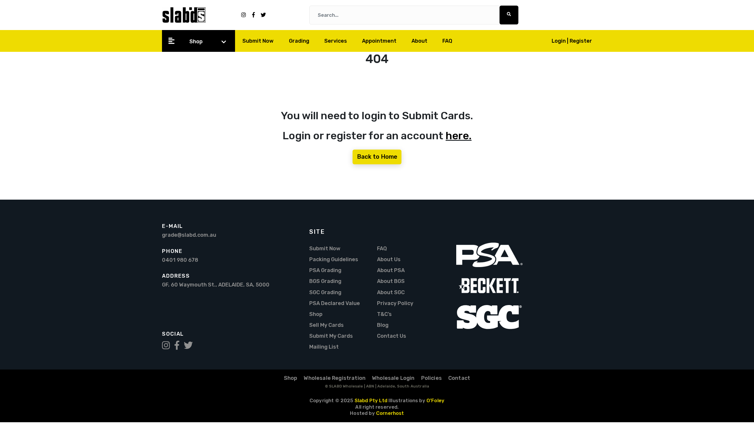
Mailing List (324, 347)
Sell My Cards (326, 325)
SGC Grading (325, 292)
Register (581, 41)
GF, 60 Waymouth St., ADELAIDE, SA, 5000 (215, 284)
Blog (382, 325)
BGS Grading (325, 281)
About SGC (391, 292)
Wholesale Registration (335, 378)
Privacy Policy (395, 303)
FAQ (447, 41)
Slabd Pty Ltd (371, 400)
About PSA (391, 270)
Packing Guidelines (333, 259)
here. (459, 135)
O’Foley (435, 400)
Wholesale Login (393, 378)
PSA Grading (325, 270)
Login (559, 41)
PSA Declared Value (334, 303)
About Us (389, 259)
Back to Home (377, 156)
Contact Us (391, 336)
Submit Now (258, 41)
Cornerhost (390, 413)
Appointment (379, 41)
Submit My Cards (331, 336)
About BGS (391, 281)
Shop (196, 41)
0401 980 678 (180, 260)
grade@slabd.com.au (189, 235)
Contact (459, 378)
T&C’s (384, 314)
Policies (431, 378)
